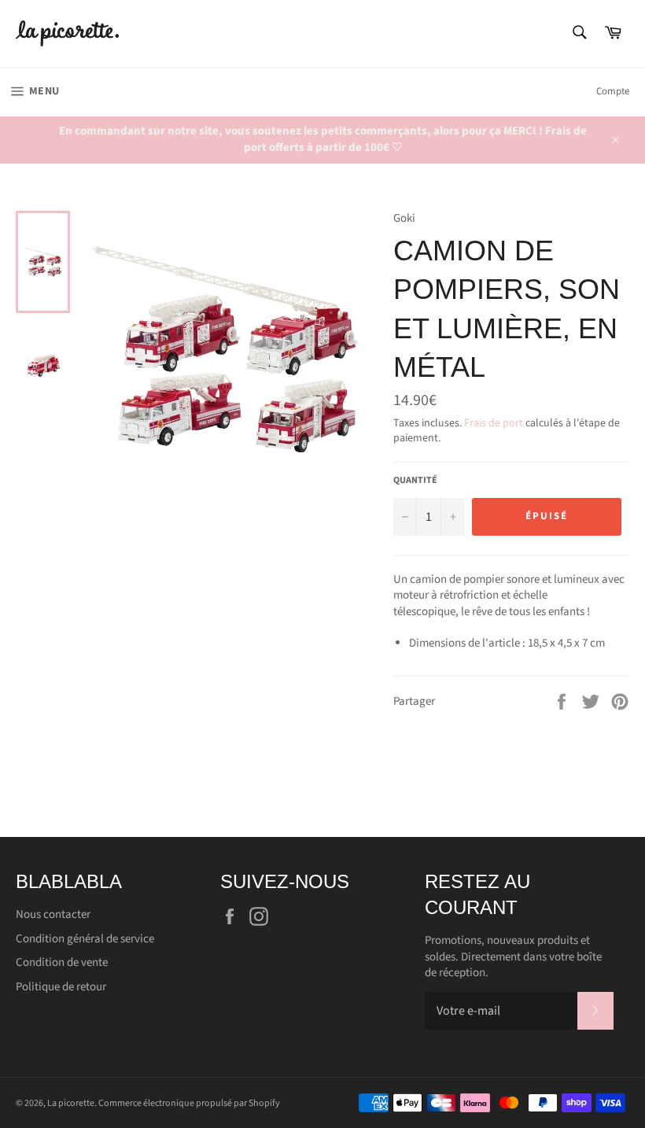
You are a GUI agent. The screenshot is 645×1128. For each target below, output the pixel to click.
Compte (612, 91)
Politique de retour (61, 987)
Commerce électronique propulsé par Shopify (189, 1103)
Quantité (415, 480)
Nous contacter (53, 914)
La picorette (70, 1103)
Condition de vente (62, 962)
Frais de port (493, 423)
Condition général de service (85, 939)
